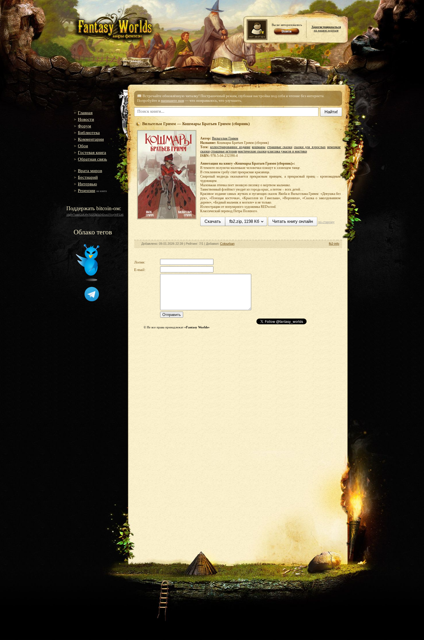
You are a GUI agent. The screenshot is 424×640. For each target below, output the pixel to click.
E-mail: (140, 270)
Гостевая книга (92, 152)
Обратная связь (92, 159)
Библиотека (89, 132)
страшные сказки (279, 147)
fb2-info (334, 243)
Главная (85, 112)
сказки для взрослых (310, 147)
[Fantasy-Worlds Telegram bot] (92, 300)
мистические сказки (252, 151)
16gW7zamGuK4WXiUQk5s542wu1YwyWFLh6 (94, 214)
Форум (84, 126)
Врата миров (90, 170)
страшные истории (224, 151)
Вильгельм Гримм (225, 138)
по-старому (326, 222)
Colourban (227, 243)
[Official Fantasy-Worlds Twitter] (87, 280)
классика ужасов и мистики (287, 151)
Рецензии (86, 190)
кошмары (258, 147)
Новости (86, 119)
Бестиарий (88, 177)
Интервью (87, 184)
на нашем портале (326, 28)
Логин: (139, 262)
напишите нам (172, 100)
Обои (83, 146)
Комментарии (91, 139)
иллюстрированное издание (230, 147)
